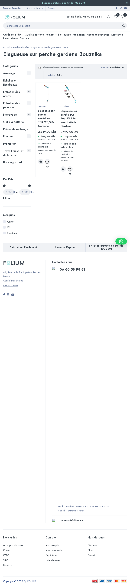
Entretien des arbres (11, 94)
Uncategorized (12, 162)
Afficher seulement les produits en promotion (62, 67)
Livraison (7, 565)
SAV (5, 560)
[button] (121, 241)
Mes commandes (55, 550)
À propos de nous (35, 8)
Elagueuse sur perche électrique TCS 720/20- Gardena (46, 118)
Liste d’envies (53, 560)
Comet (10, 222)
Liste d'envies (117, 15)
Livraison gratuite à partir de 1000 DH (106, 247)
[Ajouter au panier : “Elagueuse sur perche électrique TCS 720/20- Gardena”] (40, 161)
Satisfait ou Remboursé (23, 247)
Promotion (9, 144)
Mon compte (52, 545)
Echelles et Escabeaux (10, 83)
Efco (9, 227)
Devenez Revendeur (12, 8)
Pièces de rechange (15, 129)
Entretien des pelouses (11, 105)
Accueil (6, 47)
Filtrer (6, 198)
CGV (6, 555)
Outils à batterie (13, 122)
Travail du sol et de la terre (13, 153)
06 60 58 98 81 (73, 269)
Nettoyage (10, 115)
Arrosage (9, 73)
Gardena (12, 233)
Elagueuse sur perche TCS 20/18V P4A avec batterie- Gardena (69, 118)
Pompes (8, 136)
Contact (51, 8)
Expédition (51, 555)
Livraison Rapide (65, 247)
